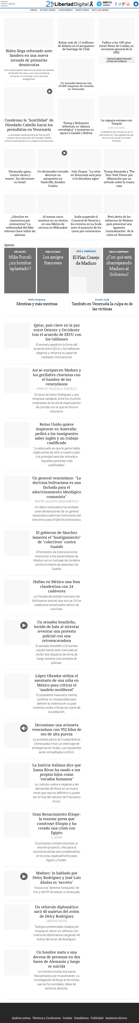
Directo (107, 3)
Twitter (120, 3)
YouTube (128, 3)
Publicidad (97, 1018)
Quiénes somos (21, 1018)
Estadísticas (81, 1018)
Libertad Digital (70, 4)
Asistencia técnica (116, 1018)
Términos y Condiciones (46, 1018)
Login (135, 3)
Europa (33, 10)
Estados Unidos (47, 10)
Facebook (116, 3)
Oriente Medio (82, 10)
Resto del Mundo (100, 10)
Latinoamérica (65, 10)
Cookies (67, 1018)
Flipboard (124, 4)
